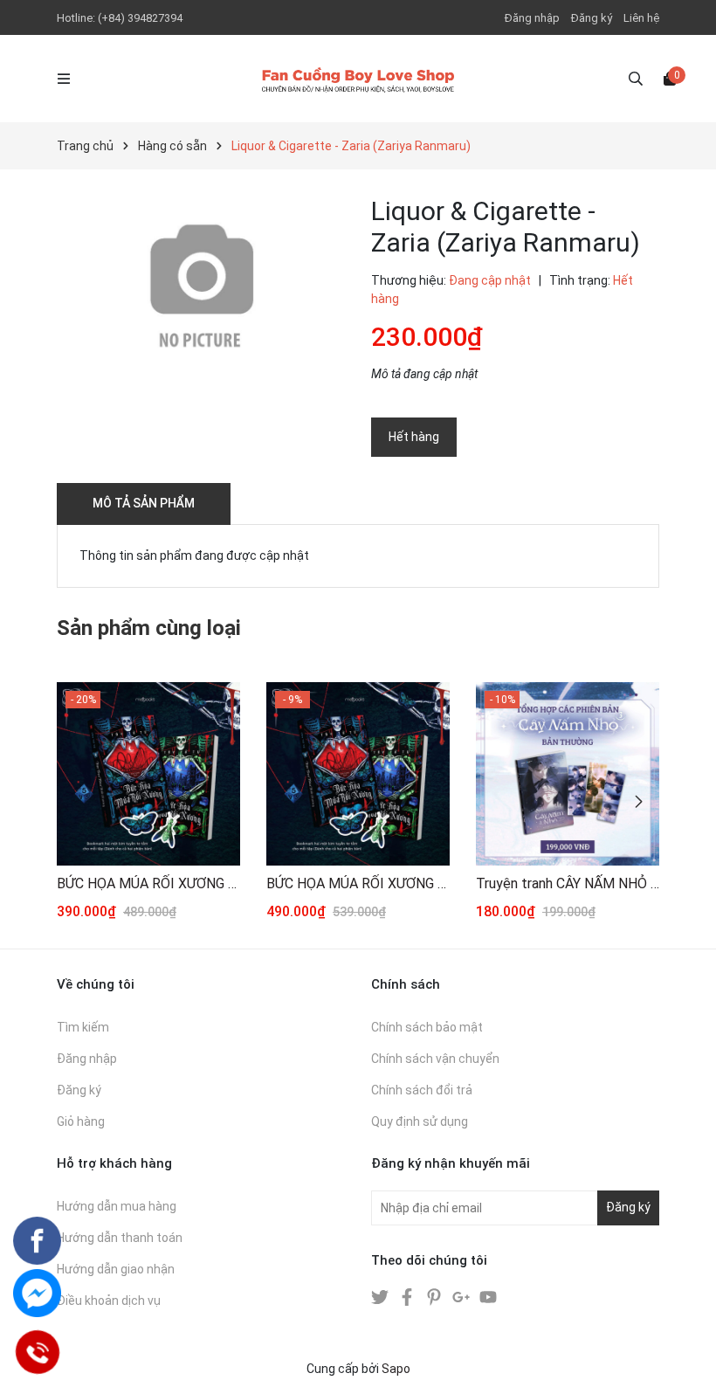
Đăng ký (591, 17)
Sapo (396, 1369)
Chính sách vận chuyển (435, 1059)
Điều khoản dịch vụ (109, 1301)
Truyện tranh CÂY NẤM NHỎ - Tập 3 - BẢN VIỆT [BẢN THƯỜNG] (567, 883)
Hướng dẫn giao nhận (116, 1269)
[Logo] (358, 78)
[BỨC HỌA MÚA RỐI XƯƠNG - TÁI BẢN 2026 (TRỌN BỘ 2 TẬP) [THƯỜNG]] (148, 774)
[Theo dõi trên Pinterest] (435, 1296)
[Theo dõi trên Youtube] (488, 1296)
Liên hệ (641, 17)
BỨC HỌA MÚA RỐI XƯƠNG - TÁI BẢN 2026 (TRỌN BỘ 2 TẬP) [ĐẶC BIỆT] (358, 883)
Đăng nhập (532, 17)
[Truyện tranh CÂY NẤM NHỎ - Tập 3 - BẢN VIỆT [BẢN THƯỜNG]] (567, 774)
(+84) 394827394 (140, 17)
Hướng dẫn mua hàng (116, 1206)
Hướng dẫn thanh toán (119, 1238)
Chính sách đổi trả (421, 1090)
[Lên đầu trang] (685, 1356)
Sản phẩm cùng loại (149, 628)
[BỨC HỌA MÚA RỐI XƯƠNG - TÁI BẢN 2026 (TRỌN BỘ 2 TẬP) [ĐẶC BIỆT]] (358, 774)
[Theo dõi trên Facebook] (408, 1296)
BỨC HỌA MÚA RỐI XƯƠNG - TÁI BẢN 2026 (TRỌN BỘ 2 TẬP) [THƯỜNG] (148, 883)
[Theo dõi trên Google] (462, 1296)
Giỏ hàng (81, 1121)
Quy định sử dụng (419, 1121)
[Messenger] (37, 1293)
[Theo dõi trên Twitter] (381, 1296)
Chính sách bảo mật (427, 1027)
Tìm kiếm (83, 1027)
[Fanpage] (37, 1241)
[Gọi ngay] (37, 1352)
